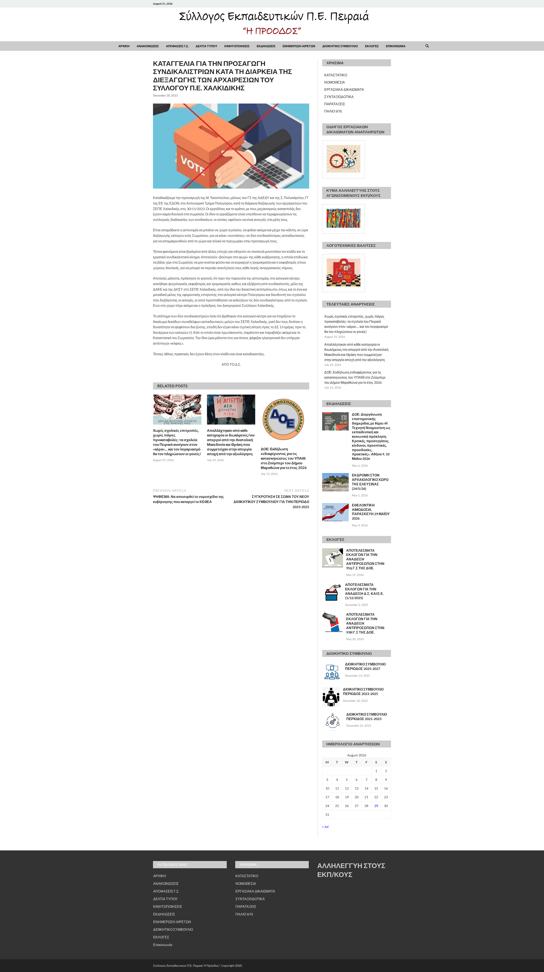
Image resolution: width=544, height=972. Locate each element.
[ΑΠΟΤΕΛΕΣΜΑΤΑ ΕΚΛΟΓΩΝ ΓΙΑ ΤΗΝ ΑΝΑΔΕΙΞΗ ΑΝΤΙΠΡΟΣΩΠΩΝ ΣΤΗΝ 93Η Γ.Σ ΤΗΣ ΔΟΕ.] (332, 615)
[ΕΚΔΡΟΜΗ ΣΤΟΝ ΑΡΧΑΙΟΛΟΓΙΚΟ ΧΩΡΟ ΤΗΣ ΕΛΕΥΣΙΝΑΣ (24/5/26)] (335, 475)
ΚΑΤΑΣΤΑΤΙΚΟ (335, 75)
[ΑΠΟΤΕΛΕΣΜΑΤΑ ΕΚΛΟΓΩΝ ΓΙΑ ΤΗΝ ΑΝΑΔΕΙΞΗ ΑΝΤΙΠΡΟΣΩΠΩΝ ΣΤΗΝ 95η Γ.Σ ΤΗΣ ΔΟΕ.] (332, 551)
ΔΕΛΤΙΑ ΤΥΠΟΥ (206, 46)
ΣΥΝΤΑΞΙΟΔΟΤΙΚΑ (339, 97)
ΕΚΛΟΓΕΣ (372, 46)
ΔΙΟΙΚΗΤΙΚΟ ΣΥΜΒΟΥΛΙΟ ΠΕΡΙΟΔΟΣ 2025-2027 (365, 666)
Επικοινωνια (395, 46)
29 (376, 806)
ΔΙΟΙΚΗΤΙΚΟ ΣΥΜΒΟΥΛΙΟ (340, 46)
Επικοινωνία (162, 945)
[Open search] (427, 46)
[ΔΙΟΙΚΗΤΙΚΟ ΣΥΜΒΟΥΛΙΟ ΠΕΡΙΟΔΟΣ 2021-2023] (332, 715)
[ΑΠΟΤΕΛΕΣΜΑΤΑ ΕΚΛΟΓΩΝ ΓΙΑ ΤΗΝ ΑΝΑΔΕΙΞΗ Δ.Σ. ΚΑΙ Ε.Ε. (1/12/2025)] (332, 585)
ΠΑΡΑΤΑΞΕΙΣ (334, 104)
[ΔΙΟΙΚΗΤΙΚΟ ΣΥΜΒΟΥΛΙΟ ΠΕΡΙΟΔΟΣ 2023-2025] (331, 690)
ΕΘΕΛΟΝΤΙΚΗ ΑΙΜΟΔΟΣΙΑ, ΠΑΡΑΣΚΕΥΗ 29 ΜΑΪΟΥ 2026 (371, 511)
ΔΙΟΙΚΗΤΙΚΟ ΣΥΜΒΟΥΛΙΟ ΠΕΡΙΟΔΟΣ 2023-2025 (363, 691)
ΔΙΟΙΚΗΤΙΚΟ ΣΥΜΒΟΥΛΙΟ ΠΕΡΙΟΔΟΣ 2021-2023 (366, 716)
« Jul (325, 826)
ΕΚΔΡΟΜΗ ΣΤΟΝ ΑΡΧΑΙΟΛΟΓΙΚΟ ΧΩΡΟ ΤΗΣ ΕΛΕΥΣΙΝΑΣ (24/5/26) (370, 481)
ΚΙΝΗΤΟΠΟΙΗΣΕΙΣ (236, 46)
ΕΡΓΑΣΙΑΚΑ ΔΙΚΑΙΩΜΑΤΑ (344, 89)
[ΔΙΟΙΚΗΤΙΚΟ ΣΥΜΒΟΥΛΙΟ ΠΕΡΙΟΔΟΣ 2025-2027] (332, 664)
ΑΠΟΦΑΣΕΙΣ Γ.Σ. (177, 46)
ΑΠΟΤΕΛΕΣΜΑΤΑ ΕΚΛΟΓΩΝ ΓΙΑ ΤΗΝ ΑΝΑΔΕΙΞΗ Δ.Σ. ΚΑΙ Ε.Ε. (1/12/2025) (364, 591)
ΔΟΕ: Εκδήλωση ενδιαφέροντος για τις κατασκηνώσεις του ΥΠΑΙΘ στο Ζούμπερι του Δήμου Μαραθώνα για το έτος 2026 (284, 458)
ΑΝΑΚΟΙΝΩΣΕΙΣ (148, 46)
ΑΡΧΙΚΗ (123, 46)
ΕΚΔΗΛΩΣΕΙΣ (266, 46)
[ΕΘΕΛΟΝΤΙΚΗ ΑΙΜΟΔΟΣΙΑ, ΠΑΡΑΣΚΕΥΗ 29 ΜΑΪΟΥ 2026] (335, 505)
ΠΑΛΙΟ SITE (333, 111)
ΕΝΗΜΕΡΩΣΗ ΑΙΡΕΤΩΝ (299, 46)
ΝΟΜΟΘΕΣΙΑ (334, 82)
